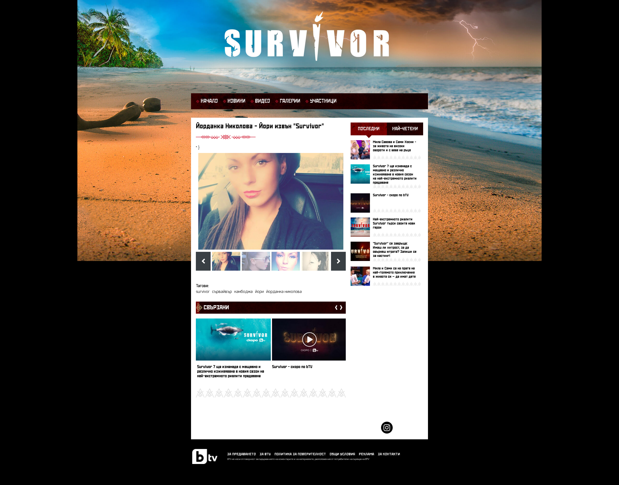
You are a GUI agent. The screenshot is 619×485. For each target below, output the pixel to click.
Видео (262, 101)
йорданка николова (284, 292)
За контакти (389, 454)
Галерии (290, 101)
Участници (323, 101)
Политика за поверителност (300, 454)
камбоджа (243, 292)
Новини (236, 101)
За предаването (241, 454)
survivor (203, 292)
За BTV (265, 454)
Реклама (366, 454)
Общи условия (342, 454)
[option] (233, 351)
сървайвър (222, 292)
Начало (209, 101)
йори (259, 292)
